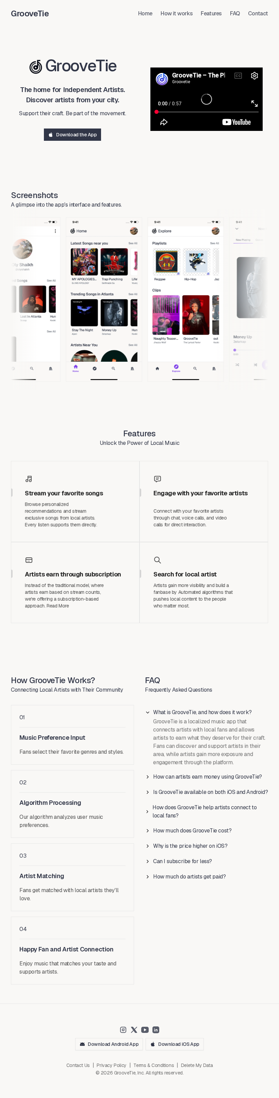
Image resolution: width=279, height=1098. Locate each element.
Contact (258, 13)
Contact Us (78, 1065)
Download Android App (113, 1044)
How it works (177, 13)
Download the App (76, 135)
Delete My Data (197, 1065)
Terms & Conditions (153, 1065)
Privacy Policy (111, 1065)
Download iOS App (178, 1044)
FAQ (235, 13)
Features (211, 13)
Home (145, 13)
